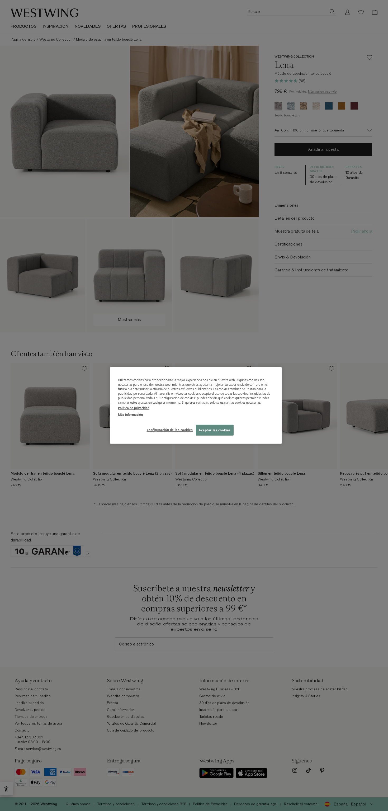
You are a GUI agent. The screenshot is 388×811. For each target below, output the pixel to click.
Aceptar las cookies (215, 430)
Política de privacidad (133, 408)
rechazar (202, 402)
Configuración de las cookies (170, 430)
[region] (196, 405)
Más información (130, 415)
